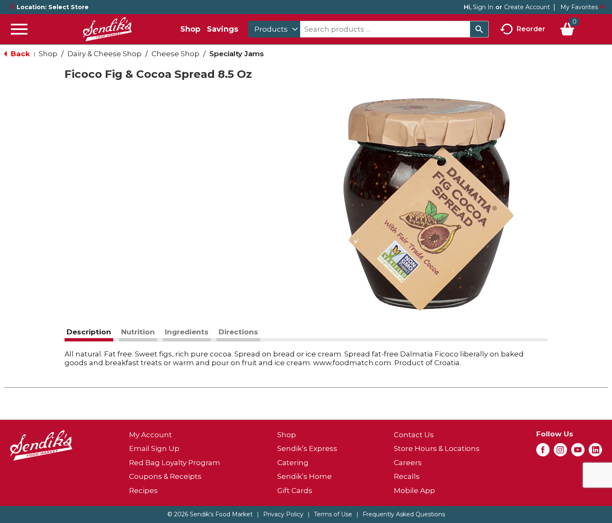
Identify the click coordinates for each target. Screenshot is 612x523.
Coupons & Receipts (165, 476)
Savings (222, 29)
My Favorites (579, 7)
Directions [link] (238, 332)
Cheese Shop (175, 54)
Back (19, 54)
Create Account (527, 7)
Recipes (143, 490)
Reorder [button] (531, 28)
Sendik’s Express (307, 448)
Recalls (407, 476)
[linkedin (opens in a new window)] (595, 452)
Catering (292, 462)
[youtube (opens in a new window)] (578, 452)
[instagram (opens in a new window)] (560, 452)
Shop (190, 29)
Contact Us (414, 435)
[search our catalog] (479, 29)
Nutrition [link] (138, 332)
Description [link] (89, 332)
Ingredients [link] (187, 332)
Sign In (483, 7)
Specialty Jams (236, 54)
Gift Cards (294, 490)
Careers (408, 462)
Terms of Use (333, 514)
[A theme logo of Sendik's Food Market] (107, 29)
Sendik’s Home (304, 476)
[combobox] (274, 29)
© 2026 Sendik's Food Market (210, 514)
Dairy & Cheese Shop (104, 54)
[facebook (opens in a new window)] (543, 452)
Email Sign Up (154, 448)
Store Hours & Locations (437, 448)
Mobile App (414, 490)
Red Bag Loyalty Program (174, 462)
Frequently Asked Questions (404, 514)
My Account (150, 435)
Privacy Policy (283, 514)
